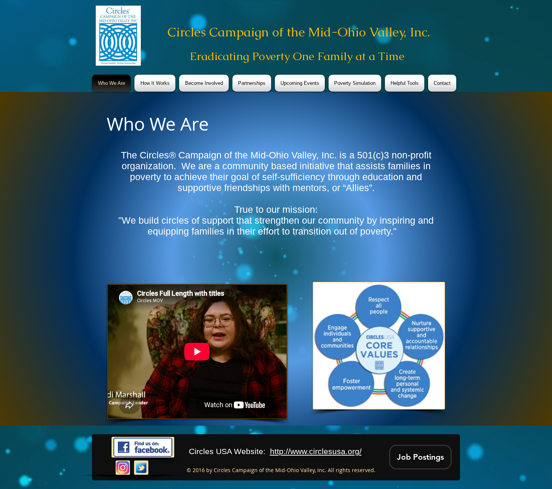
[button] (420, 457)
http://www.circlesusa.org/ (316, 451)
